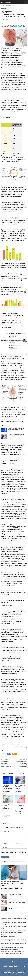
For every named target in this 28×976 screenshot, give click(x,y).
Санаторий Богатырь (6, 2)
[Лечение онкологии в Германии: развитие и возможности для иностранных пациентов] (4, 436)
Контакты (14, 961)
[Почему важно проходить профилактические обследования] (4, 896)
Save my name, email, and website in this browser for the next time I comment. (13, 853)
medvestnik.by (23, 747)
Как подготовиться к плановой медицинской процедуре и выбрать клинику (12, 883)
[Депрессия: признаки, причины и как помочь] (4, 908)
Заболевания (5, 8)
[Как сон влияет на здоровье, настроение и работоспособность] (4, 902)
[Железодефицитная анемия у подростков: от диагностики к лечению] (8, 799)
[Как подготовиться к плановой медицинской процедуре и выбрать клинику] (14, 872)
